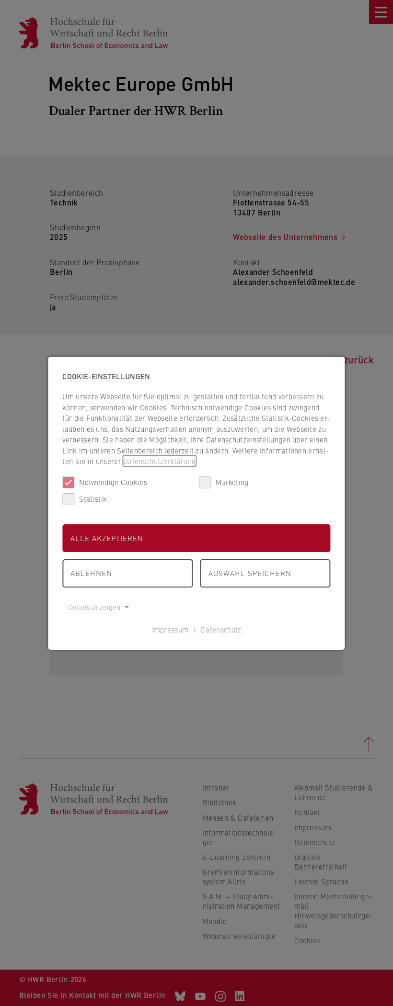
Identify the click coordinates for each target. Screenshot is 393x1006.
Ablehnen (91, 573)
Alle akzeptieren (106, 538)
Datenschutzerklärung (159, 461)
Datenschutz (221, 629)
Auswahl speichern (249, 573)
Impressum (170, 629)
